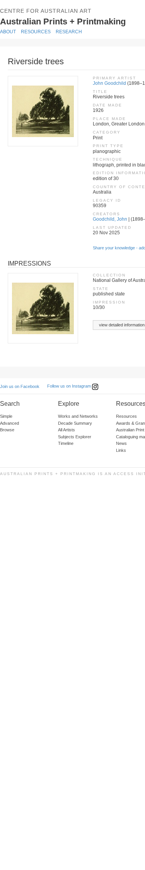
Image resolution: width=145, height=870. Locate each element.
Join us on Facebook (19, 386)
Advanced (9, 423)
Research (69, 31)
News (121, 443)
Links (121, 450)
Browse (7, 429)
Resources (36, 31)
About (8, 31)
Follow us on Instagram (69, 386)
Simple (6, 416)
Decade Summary (75, 423)
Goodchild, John (110, 219)
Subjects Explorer (74, 436)
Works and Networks (78, 416)
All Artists (66, 429)
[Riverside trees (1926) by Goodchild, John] (42, 111)
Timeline (65, 443)
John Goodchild (109, 83)
